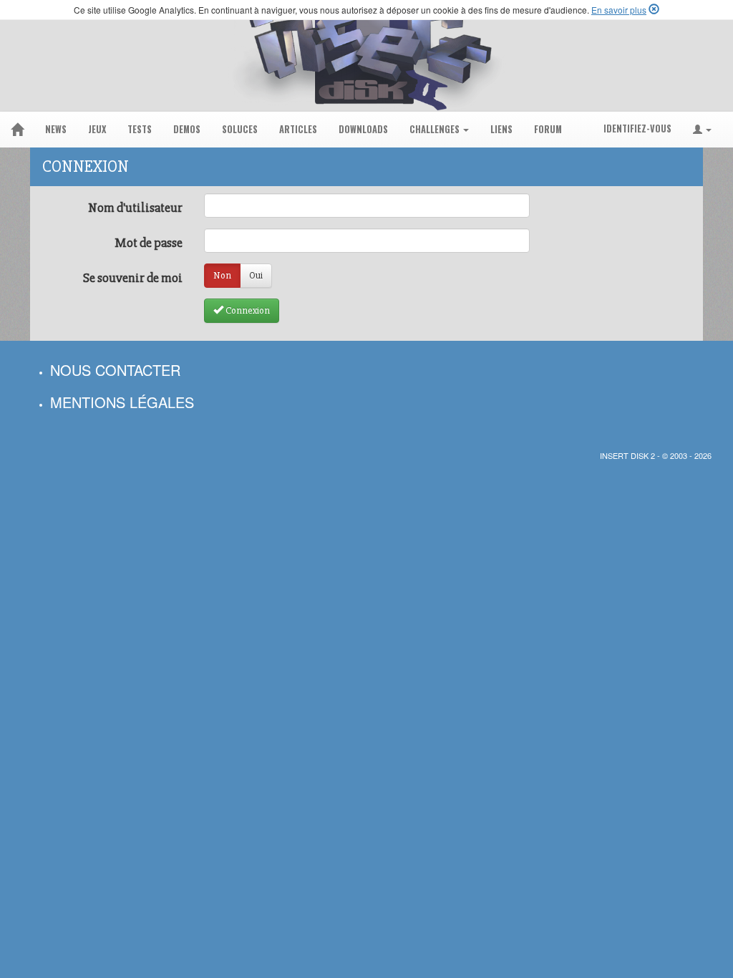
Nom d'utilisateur (135, 208)
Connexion (246, 310)
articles (298, 129)
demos (186, 129)
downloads (363, 129)
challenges (435, 129)
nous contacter (115, 369)
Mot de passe (149, 243)
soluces (240, 129)
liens (501, 129)
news (56, 129)
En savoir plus (618, 10)
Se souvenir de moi (133, 278)
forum (548, 129)
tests (139, 129)
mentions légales (122, 402)
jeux (97, 129)
